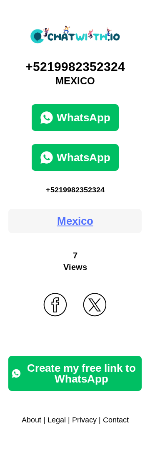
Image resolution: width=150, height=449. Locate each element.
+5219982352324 (75, 190)
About (31, 420)
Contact (116, 420)
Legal (57, 420)
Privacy (84, 420)
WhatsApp (83, 117)
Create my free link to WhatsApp (81, 373)
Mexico (75, 221)
